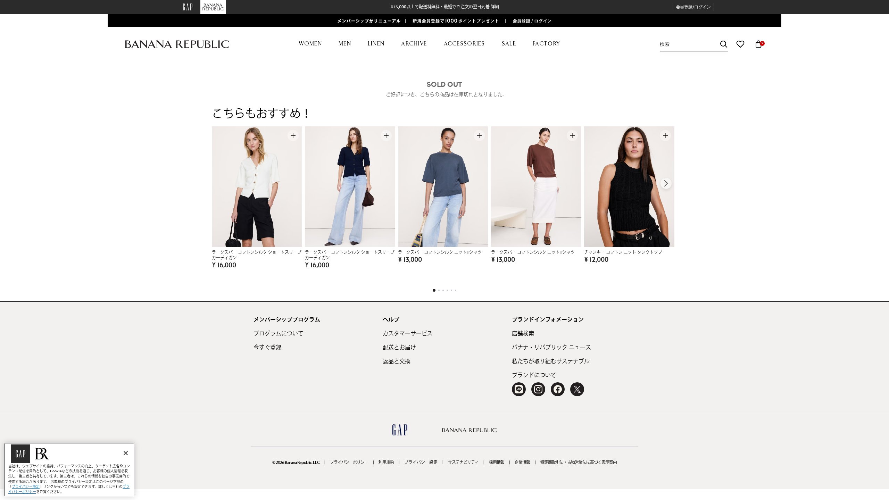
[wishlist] (740, 44)
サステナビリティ (463, 462)
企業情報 (522, 462)
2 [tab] (439, 290)
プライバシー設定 (421, 462)
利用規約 (386, 462)
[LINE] (519, 389)
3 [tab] (443, 290)
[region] (69, 470)
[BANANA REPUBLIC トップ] (177, 44)
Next (666, 183)
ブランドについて (534, 375)
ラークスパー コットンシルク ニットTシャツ (440, 252)
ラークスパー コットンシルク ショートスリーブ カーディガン (256, 255)
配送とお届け (399, 347)
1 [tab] (434, 290)
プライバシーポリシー (349, 462)
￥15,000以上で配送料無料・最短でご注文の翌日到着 (444, 7)
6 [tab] (455, 290)
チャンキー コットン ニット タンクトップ (623, 252)
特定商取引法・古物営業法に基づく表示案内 (578, 462)
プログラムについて (279, 333)
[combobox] (694, 44)
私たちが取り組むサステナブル (551, 361)
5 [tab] (451, 290)
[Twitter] (577, 389)
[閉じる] (125, 453)
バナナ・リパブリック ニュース (551, 347)
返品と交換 (396, 361)
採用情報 (496, 462)
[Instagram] (538, 389)
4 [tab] (447, 290)
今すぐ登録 (267, 347)
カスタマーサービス (408, 333)
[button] (693, 7)
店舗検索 (523, 333)
